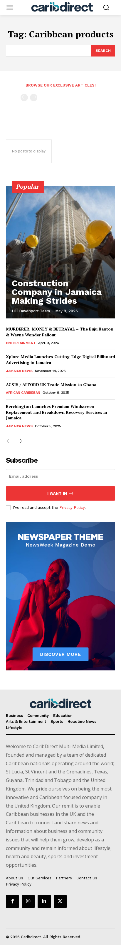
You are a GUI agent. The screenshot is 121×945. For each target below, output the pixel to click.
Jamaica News (19, 371)
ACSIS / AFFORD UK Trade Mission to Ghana (51, 384)
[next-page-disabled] (33, 97)
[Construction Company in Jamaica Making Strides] (60, 252)
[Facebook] (12, 901)
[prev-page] (24, 97)
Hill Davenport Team (31, 311)
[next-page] (19, 441)
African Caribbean (23, 393)
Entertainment (21, 343)
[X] (60, 901)
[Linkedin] (44, 901)
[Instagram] (28, 901)
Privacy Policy (72, 507)
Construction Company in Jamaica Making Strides (57, 292)
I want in (57, 493)
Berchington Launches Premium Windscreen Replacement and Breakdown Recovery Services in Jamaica (56, 412)
